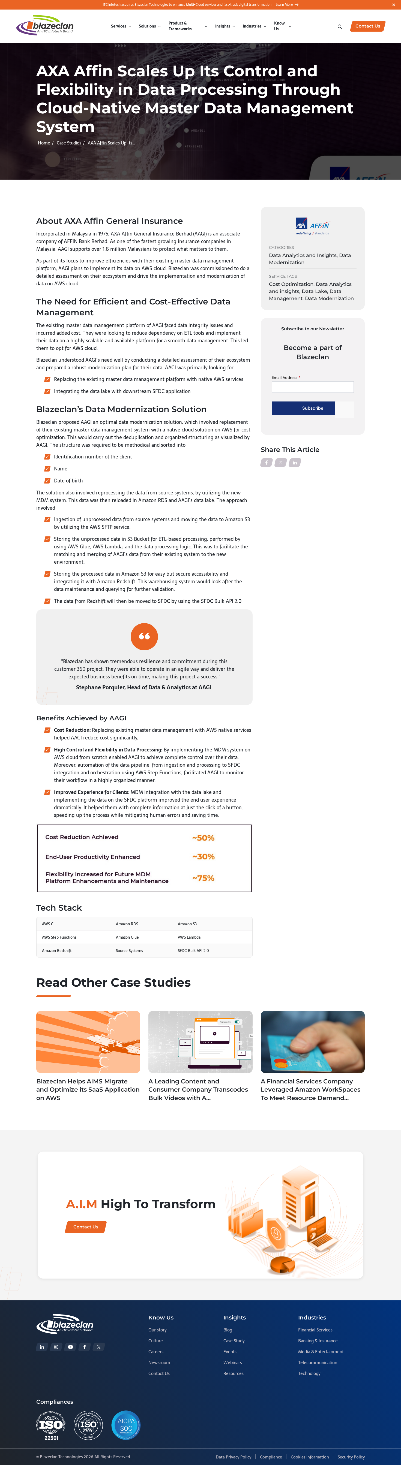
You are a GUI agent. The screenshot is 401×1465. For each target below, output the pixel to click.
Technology (309, 1373)
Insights (222, 26)
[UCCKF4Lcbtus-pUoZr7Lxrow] (70, 1347)
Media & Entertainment (321, 1352)
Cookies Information (310, 1457)
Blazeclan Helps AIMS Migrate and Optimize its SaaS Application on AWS (88, 1090)
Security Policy (351, 1457)
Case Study (234, 1341)
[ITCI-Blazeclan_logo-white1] (64, 1318)
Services (118, 26)
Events (230, 1352)
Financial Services (315, 1330)
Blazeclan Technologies (61, 1456)
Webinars (232, 1363)
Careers (155, 1352)
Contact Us (159, 1373)
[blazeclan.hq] (84, 1347)
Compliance (271, 1457)
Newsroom (159, 1363)
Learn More (284, 5)
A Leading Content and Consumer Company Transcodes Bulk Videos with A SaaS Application (198, 1090)
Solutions (147, 26)
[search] (340, 26)
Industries (252, 26)
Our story (157, 1330)
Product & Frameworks (180, 26)
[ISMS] (88, 1425)
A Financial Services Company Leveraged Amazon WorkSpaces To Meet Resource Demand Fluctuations (310, 1090)
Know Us (279, 26)
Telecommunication (317, 1363)
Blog (227, 1330)
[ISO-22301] (50, 1425)
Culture (155, 1341)
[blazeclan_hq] (98, 1347)
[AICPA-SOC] (126, 1425)
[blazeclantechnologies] (56, 1347)
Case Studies (69, 142)
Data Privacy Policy (233, 1457)
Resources (233, 1373)
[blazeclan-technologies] (42, 1347)
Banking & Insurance (318, 1341)
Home (44, 142)
